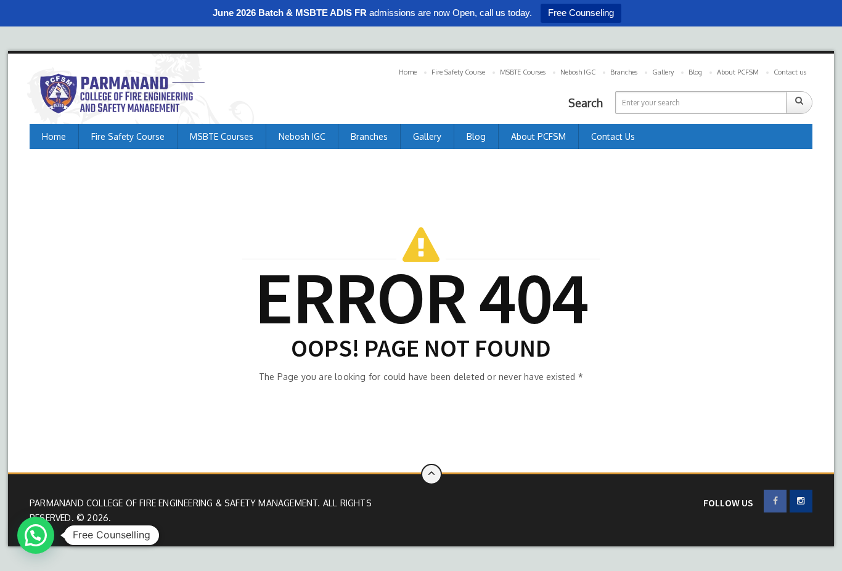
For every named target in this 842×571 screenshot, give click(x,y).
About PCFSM (738, 72)
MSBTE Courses (523, 72)
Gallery (663, 72)
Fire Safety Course (458, 72)
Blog (695, 72)
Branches (623, 72)
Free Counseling (581, 12)
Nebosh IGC (577, 72)
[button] (35, 535)
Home (408, 72)
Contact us (790, 72)
